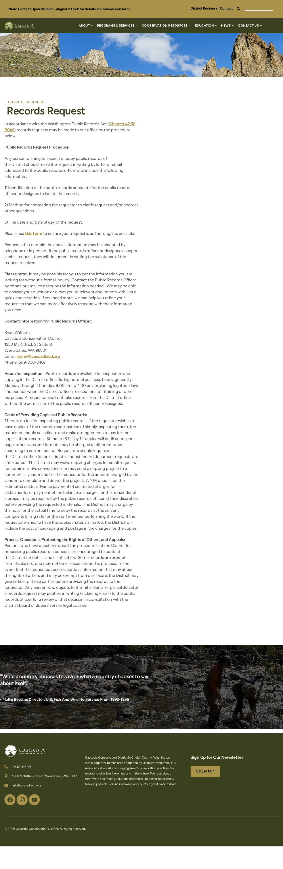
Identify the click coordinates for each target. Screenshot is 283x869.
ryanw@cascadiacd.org (38, 356)
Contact (226, 8)
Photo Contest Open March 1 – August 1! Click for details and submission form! (69, 9)
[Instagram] (22, 799)
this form (33, 233)
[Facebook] (9, 799)
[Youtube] (34, 799)
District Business (204, 8)
